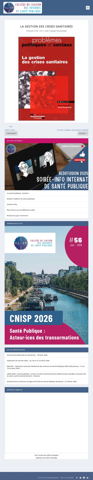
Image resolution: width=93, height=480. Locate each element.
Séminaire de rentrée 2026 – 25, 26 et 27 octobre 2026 (28, 361)
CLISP (36, 31)
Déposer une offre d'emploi (46, 458)
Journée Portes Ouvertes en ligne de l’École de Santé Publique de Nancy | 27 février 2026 (42, 381)
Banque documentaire (58, 31)
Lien (10, 126)
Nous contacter (67, 477)
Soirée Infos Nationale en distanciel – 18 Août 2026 (27, 355)
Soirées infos (12, 204)
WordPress (37, 474)
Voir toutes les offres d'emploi (46, 455)
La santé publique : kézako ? (18, 193)
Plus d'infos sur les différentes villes (21, 210)
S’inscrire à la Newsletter (48, 477)
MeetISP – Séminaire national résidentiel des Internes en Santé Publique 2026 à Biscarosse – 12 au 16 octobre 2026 (45, 367)
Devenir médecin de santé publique (21, 199)
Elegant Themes (18, 474)
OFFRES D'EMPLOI (14, 390)
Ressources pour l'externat (17, 216)
